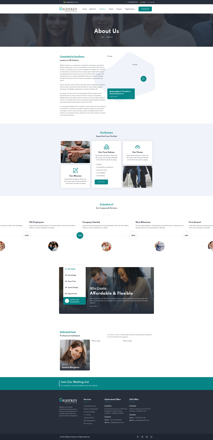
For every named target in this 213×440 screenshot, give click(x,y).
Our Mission (75, 176)
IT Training (87, 415)
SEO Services (88, 423)
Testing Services (89, 418)
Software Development (91, 409)
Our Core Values (106, 152)
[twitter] (142, 437)
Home (102, 37)
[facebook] (137, 437)
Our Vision (137, 152)
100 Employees (36, 222)
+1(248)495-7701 (140, 418)
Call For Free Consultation (74, 301)
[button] (109, 214)
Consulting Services (90, 406)
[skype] (147, 437)
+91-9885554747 (133, 2)
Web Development (89, 420)
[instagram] (151, 437)
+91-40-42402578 (116, 420)
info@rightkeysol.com (72, 2)
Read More (101, 181)
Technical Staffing (89, 412)
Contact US (145, 9)
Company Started (91, 222)
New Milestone (143, 222)
